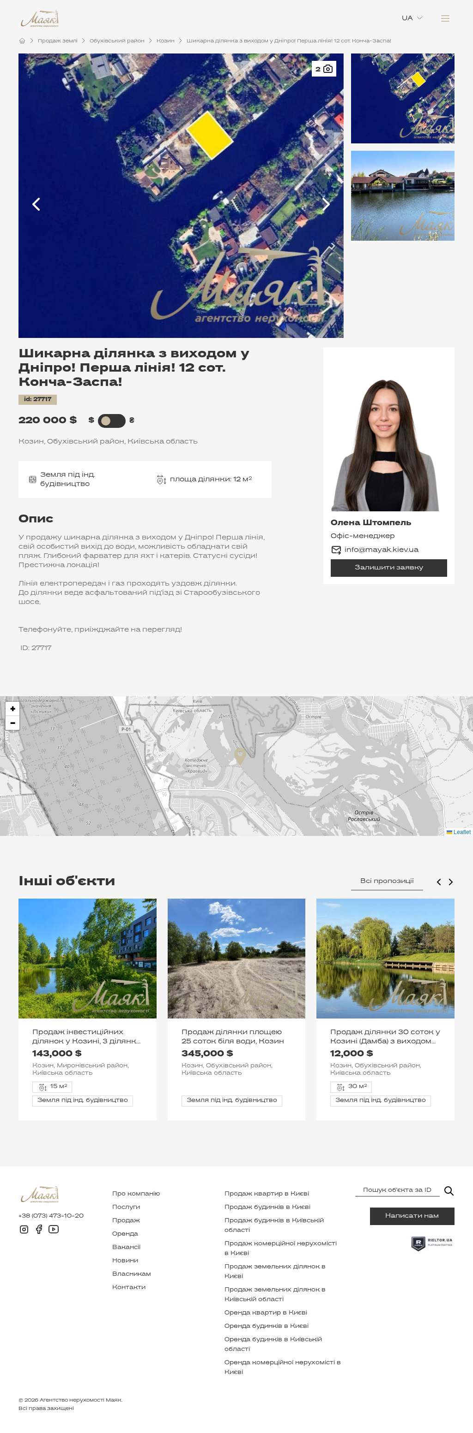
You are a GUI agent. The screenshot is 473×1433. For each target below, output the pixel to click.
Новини (125, 1261)
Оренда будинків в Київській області (273, 1344)
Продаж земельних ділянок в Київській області (275, 1295)
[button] (240, 756)
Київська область (162, 441)
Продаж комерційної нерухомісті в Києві (280, 1248)
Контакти (129, 1288)
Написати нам (412, 1216)
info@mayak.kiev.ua (381, 550)
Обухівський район (117, 41)
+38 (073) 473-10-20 (51, 1216)
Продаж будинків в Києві (267, 1207)
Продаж (126, 1221)
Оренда (125, 1234)
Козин (166, 41)
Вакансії (126, 1247)
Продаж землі (58, 41)
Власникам (131, 1274)
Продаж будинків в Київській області (274, 1225)
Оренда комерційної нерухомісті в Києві (282, 1367)
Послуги (126, 1207)
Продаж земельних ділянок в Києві (275, 1271)
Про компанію (136, 1194)
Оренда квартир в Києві (265, 1313)
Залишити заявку (389, 568)
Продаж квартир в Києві (266, 1194)
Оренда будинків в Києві (266, 1326)
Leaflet (461, 831)
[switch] (106, 421)
